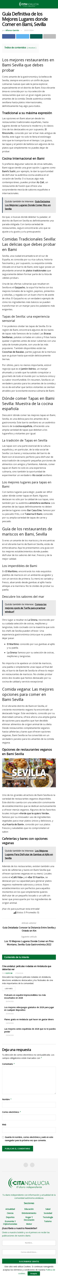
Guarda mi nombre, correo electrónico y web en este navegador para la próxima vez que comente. (29, 1139)
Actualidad (10, 1209)
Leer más (9, 988)
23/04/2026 (9, 1035)
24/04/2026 (9, 1023)
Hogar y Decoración (29, 1218)
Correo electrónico (11, 1112)
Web (4, 1124)
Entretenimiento (29, 1213)
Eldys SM (9, 973)
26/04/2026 (9, 1001)
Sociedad (48, 1213)
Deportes (10, 1217)
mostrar (31, 47)
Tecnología (48, 1217)
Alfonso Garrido (12, 30)
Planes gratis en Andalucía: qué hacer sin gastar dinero (29, 1019)
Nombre (7, 1099)
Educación (29, 1209)
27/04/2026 (19, 973)
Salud (47, 1209)
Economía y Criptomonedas (10, 1222)
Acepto (33, 1273)
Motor (29, 1224)
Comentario (8, 1064)
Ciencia (10, 1213)
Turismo (48, 1221)
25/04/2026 (9, 1014)
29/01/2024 (28, 30)
